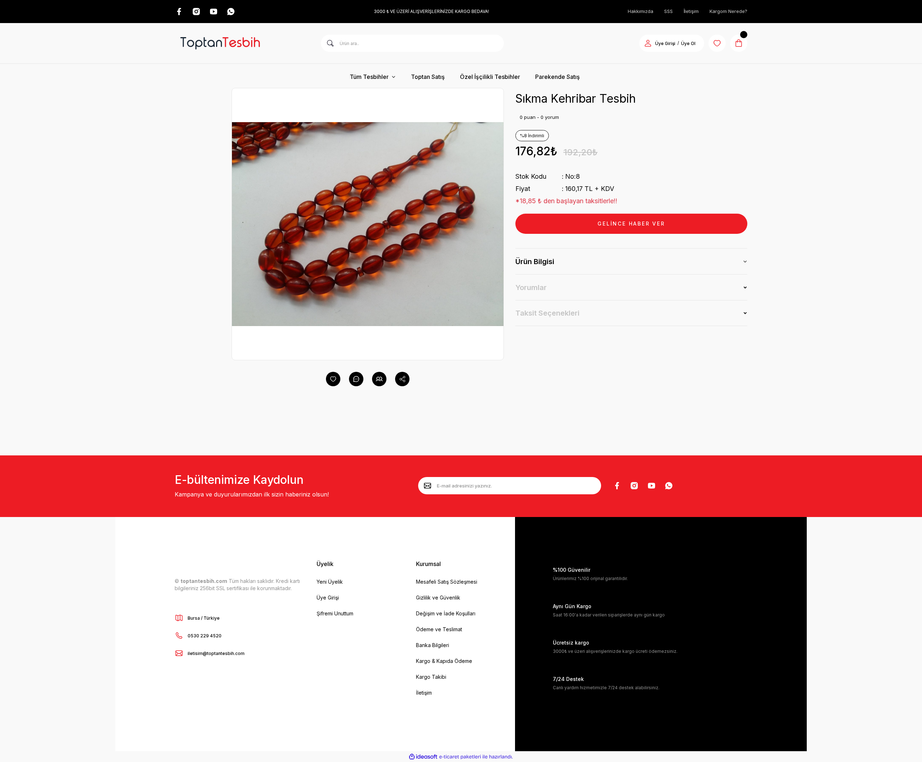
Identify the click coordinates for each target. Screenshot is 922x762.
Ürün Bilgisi (534, 261)
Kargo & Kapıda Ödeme (444, 661)
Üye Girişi (665, 43)
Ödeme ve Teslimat (439, 629)
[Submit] (427, 485)
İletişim (691, 11)
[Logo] (220, 43)
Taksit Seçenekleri (547, 313)
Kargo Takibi (431, 677)
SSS (668, 11)
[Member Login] (648, 43)
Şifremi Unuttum (335, 613)
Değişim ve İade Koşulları (445, 613)
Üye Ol (688, 43)
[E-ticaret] (460, 756)
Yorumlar (531, 287)
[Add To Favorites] (333, 379)
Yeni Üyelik (330, 582)
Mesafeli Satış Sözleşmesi (446, 582)
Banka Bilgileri (432, 645)
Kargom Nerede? (728, 11)
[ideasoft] (423, 756)
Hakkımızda (640, 11)
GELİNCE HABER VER (631, 223)
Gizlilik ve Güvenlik (438, 597)
